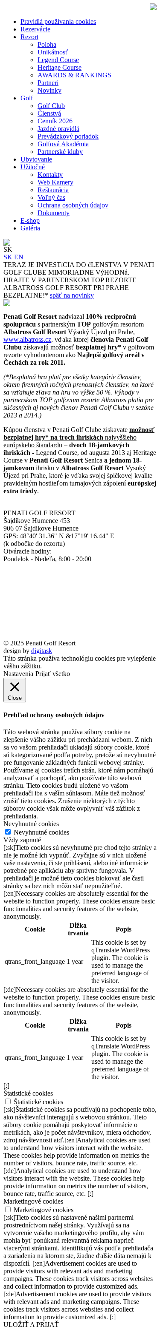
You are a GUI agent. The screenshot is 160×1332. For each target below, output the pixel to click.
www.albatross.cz (27, 339)
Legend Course (58, 59)
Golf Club (51, 105)
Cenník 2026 (55, 121)
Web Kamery (55, 182)
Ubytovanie (36, 159)
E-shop (30, 220)
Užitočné (32, 166)
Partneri (48, 82)
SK (7, 257)
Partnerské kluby (60, 151)
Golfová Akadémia (63, 144)
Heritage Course (59, 67)
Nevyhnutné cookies (41, 832)
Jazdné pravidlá (58, 128)
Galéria (30, 228)
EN (18, 257)
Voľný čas (51, 197)
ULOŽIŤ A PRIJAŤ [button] (31, 1324)
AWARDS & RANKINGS (74, 75)
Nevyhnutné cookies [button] (31, 823)
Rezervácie (35, 29)
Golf (26, 98)
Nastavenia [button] (18, 673)
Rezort (29, 36)
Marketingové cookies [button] (33, 1201)
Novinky (49, 90)
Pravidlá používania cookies (58, 21)
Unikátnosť (53, 52)
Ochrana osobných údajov (73, 205)
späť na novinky (72, 295)
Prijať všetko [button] (52, 673)
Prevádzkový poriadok (68, 136)
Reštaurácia (53, 189)
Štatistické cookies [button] (28, 1093)
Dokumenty (54, 212)
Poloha (47, 44)
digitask (41, 650)
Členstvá (49, 113)
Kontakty (50, 174)
